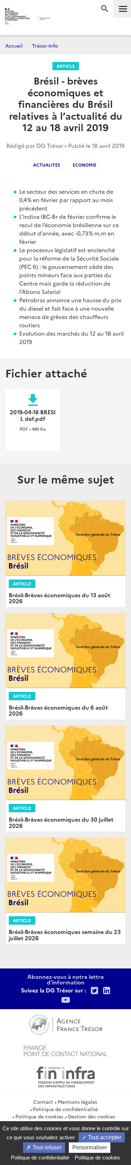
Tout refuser (46, 1147)
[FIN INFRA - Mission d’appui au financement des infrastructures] (66, 1076)
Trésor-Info (45, 45)
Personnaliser (89, 1147)
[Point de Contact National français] (65, 1050)
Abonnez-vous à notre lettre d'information (65, 979)
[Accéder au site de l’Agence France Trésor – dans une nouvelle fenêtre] (65, 1024)
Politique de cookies (39, 1116)
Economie (84, 165)
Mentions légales (77, 1101)
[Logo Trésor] (60, 19)
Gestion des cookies (91, 1116)
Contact (43, 1101)
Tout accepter (104, 1137)
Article (66, 66)
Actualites (46, 165)
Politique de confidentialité (65, 1109)
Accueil (14, 45)
